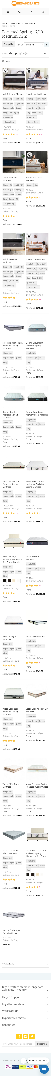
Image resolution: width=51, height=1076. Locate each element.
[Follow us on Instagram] (26, 1036)
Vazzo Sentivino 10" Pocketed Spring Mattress (12, 484)
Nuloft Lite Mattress (35, 259)
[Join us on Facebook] (19, 1036)
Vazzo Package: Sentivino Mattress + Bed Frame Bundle (12, 559)
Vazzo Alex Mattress (35, 636)
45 (17, 216)
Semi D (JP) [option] (18, 99)
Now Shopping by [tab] (13, 53)
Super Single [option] (8, 108)
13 (40, 299)
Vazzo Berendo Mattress (33, 558)
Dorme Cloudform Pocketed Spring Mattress (34, 345)
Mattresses (15, 23)
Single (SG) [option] (19, 103)
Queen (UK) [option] (8, 117)
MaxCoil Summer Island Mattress (11, 852)
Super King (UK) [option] (9, 122)
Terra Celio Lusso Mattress (34, 179)
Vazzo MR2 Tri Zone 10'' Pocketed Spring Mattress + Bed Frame (37, 853)
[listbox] (14, 111)
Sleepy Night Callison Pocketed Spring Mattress (13, 345)
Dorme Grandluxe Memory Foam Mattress (37, 413)
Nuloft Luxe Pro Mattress (10, 179)
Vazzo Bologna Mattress (9, 638)
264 (40, 134)
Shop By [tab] (8, 44)
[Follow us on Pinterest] (32, 1036)
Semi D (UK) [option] (14, 113)
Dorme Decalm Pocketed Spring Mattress (10, 415)
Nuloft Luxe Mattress (36, 94)
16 (17, 513)
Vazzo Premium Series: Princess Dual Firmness (37, 785)
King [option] (5, 113)
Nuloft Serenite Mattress (10, 260)
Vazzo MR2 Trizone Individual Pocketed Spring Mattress (35, 484)
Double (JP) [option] (8, 103)
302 (17, 134)
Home (4, 23)
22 (17, 665)
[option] (5, 581)
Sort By (20, 44)
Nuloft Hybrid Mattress (13, 94)
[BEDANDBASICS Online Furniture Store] (25, 3)
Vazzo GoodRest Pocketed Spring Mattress (10, 711)
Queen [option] (18, 108)
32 (40, 585)
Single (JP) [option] (7, 99)
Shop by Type (29, 23)
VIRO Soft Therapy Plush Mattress (11, 931)
